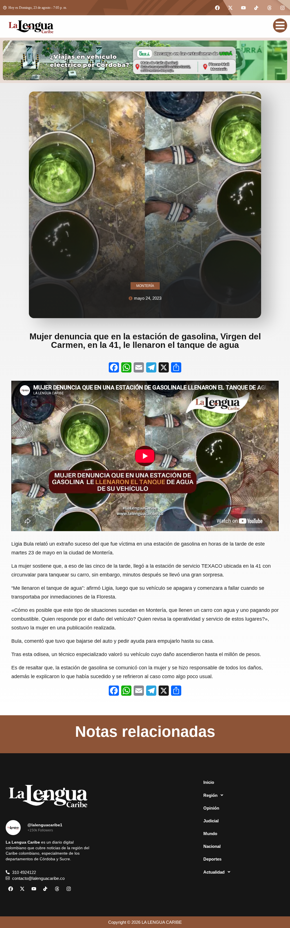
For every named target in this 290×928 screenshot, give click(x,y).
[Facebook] (217, 7)
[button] (241, 795)
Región (210, 795)
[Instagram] (282, 7)
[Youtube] (243, 7)
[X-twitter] (230, 7)
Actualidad (214, 872)
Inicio (208, 782)
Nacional (212, 846)
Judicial (211, 820)
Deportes (212, 859)
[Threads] (269, 7)
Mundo (210, 833)
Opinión (211, 808)
